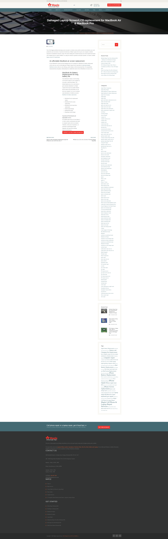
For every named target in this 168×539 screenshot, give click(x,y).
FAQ (94, 9)
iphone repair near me (105, 197)
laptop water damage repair (106, 226)
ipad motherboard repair (105, 166)
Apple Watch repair (104, 103)
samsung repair (104, 283)
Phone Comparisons (104, 255)
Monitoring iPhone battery (112, 406)
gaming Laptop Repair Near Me (107, 141)
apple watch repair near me (106, 105)
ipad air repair (103, 151)
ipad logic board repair (105, 161)
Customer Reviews (50, 494)
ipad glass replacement (105, 159)
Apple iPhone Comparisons (106, 88)
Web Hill (51, 46)
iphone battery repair (105, 183)
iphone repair (103, 195)
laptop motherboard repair (106, 218)
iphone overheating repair (106, 194)
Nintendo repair (104, 253)
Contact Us (109, 9)
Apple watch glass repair (105, 101)
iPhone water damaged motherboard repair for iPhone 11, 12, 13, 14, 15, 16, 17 (57, 140)
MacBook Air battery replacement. (69, 94)
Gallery (78, 9)
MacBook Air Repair (105, 236)
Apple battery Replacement (107, 348)
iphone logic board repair (105, 188)
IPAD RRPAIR (104, 170)
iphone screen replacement (106, 200)
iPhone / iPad (103, 178)
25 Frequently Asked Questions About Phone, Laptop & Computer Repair (61, 497)
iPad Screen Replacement (109, 371)
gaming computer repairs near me (107, 139)
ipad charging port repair (105, 158)
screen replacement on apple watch (107, 286)
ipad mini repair (104, 163)
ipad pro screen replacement (106, 168)
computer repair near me (105, 118)
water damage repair (104, 410)
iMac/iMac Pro (104, 147)
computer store (104, 122)
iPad (102, 149)
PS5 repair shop (104, 274)
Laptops (77, 33)
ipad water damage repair (105, 175)
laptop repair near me (105, 223)
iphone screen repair (105, 199)
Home (50, 9)
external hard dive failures (106, 129)
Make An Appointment (114, 5)
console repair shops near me (106, 125)
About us (58, 9)
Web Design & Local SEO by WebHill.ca (70, 536)
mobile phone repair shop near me (107, 250)
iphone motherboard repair (106, 190)
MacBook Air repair (110, 394)
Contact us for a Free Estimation (73, 132)
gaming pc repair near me (106, 144)
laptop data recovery (105, 214)
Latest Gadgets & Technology (106, 230)
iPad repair (107, 369)
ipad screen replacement (105, 173)
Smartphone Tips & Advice (106, 289)
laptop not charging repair (106, 219)
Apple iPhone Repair (105, 89)
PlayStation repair (104, 262)
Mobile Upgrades (104, 252)
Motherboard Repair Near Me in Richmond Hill (56, 519)
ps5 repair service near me (106, 272)
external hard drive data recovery (107, 130)
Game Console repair (105, 132)
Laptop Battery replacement (111, 390)
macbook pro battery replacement (107, 240)
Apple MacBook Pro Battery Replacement (109, 93)
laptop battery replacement (106, 211)
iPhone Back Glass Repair (105, 373)
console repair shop (104, 123)
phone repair (103, 257)
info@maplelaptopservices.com (52, 477)
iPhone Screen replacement (107, 388)
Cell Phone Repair (104, 113)
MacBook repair (110, 398)
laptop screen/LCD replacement (53, 57)
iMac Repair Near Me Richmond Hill (54, 522)
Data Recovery (104, 127)
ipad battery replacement (105, 156)
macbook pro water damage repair (107, 245)
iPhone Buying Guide (105, 185)
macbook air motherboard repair (107, 235)
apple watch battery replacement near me (108, 100)
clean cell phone (104, 115)
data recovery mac (114, 359)
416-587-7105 (97, 5)
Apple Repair (103, 96)
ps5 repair (103, 269)
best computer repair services (108, 354)
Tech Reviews (103, 291)
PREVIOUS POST (50, 137)
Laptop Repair (50, 517)
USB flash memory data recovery (107, 293)
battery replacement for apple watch (107, 110)
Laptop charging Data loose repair (107, 392)
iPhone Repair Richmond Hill (52, 506)
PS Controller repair (105, 264)
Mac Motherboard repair (105, 231)
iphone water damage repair (106, 207)
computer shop (104, 120)
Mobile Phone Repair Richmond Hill (54, 525)
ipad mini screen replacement (106, 165)
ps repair (102, 265)
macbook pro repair (107, 396)
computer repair (109, 358)
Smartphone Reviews (105, 288)
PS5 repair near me (104, 271)
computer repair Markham (105, 359)
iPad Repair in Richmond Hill (52, 508)
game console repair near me (106, 134)
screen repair (103, 284)
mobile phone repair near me (106, 248)
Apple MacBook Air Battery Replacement (108, 91)
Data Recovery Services (105, 361)
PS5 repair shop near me (105, 276)
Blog (100, 9)
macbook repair (104, 247)
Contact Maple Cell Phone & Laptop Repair (55, 489)
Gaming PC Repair (104, 142)
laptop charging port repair (106, 212)
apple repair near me (106, 350)
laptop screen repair (104, 224)
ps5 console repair (104, 267)
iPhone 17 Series (104, 182)
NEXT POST (93, 137)
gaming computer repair (105, 135)
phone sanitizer (104, 260)
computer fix (103, 117)
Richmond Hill (104, 279)
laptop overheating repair (105, 221)
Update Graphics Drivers (114, 408)
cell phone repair (110, 356)
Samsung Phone (104, 281)
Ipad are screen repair (105, 154)
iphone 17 (103, 180)
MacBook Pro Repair (105, 243)
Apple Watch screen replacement (107, 108)
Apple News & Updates (105, 94)
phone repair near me (105, 259)
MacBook (103, 233)
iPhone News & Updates (105, 192)
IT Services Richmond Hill (106, 209)
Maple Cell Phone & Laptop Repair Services (64, 33)
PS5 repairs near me (105, 277)
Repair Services (68, 9)
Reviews (87, 9)
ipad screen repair (104, 171)
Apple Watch (103, 98)
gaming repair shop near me (106, 146)
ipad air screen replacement (106, 153)
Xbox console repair (105, 295)
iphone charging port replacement (107, 187)
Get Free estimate (104, 427)
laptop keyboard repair (105, 216)
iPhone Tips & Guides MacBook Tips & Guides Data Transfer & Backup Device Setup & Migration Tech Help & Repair (108, 204)
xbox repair (103, 296)
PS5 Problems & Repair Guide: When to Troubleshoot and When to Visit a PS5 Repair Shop (109, 67)
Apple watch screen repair (106, 106)
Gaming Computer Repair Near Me (107, 137)
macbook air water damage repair (107, 238)
